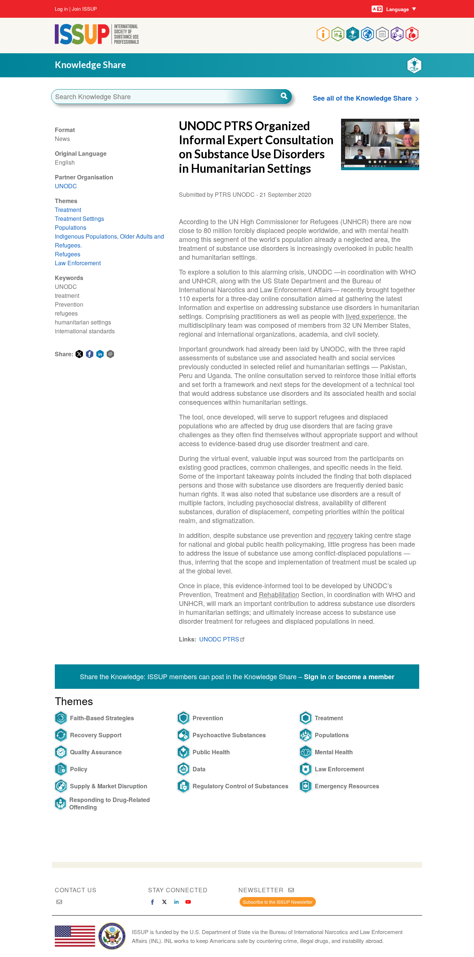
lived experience (370, 316)
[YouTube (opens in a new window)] (188, 901)
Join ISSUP (84, 9)
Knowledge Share (90, 64)
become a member (365, 676)
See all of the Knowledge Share (362, 98)
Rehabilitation (279, 594)
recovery (340, 535)
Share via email (110, 354)
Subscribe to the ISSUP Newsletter (278, 902)
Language (397, 9)
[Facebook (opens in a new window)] (152, 901)
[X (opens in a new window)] (164, 901)
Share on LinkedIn (100, 354)
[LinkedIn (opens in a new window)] (176, 901)
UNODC (66, 186)
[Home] (97, 42)
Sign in (315, 676)
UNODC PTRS (219, 639)
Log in (61, 9)
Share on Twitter (79, 354)
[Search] (258, 96)
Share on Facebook (89, 354)
